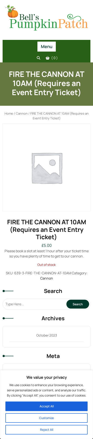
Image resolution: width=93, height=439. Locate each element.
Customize (46, 418)
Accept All (47, 406)
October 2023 (46, 335)
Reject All (46, 430)
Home (9, 113)
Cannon (22, 113)
